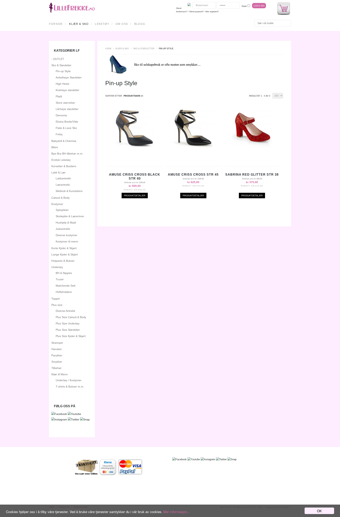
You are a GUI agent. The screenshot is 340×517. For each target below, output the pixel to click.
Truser (60, 279)
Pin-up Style (63, 71)
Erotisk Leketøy (61, 159)
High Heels (62, 83)
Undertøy (57, 267)
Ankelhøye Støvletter (69, 77)
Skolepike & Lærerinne (70, 216)
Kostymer (57, 204)
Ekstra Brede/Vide (67, 121)
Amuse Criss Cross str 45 (193, 174)
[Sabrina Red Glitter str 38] (252, 146)
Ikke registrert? (212, 11)
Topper (55, 298)
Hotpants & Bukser (63, 260)
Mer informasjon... (176, 511)
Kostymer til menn (67, 241)
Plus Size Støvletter (68, 329)
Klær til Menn (59, 374)
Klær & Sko (79, 23)
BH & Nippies (64, 273)
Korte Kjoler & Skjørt (64, 248)
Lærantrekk (63, 184)
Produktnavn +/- (133, 96)
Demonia (61, 115)
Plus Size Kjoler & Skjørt (71, 336)
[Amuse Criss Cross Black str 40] (134, 146)
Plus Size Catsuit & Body (71, 317)
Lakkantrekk (63, 178)
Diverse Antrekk (65, 310)
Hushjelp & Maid (66, 222)
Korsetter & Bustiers (63, 166)
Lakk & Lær (58, 172)
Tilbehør (56, 368)
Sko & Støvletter (143, 48)
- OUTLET (57, 59)
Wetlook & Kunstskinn (69, 191)
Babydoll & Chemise (63, 141)
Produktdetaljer (134, 195)
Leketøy (102, 23)
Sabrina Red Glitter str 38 (252, 174)
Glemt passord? (196, 11)
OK (319, 510)
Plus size (56, 304)
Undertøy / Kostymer (68, 380)
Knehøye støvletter (67, 90)
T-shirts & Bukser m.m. (70, 386)
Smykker (56, 361)
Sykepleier (62, 209)
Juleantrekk (63, 228)
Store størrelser (65, 102)
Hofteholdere (64, 291)
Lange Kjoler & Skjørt (64, 254)
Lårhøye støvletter (67, 109)
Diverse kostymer (66, 235)
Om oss (121, 23)
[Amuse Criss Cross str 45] (193, 146)
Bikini (54, 147)
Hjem (108, 48)
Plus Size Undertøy (67, 323)
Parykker (56, 355)
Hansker (56, 349)
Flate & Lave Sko (66, 127)
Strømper (57, 342)
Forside (56, 23)
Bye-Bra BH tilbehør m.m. (67, 153)
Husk (244, 6)
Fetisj (59, 134)
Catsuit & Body (60, 197)
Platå (59, 96)
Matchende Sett (65, 285)
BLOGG (139, 23)
